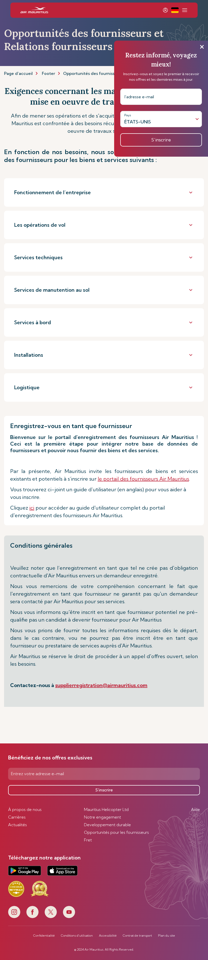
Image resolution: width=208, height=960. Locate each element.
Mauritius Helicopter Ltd (106, 809)
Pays (127, 115)
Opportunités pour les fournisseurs (116, 832)
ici (31, 508)
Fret (88, 839)
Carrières (17, 817)
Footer (48, 73)
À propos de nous (25, 809)
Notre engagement (102, 817)
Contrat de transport (137, 935)
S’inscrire (104, 789)
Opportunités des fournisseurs (93, 73)
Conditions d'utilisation (77, 935)
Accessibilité (108, 935)
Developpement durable (107, 824)
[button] (175, 10)
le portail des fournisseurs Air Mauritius (143, 479)
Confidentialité (44, 935)
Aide (195, 809)
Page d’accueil (18, 73)
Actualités (17, 824)
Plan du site (166, 935)
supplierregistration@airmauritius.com (101, 685)
